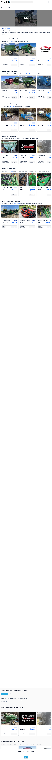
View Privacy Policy (46, 753)
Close (26, 757)
